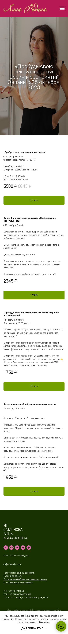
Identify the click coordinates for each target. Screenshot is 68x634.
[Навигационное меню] (62, 8)
